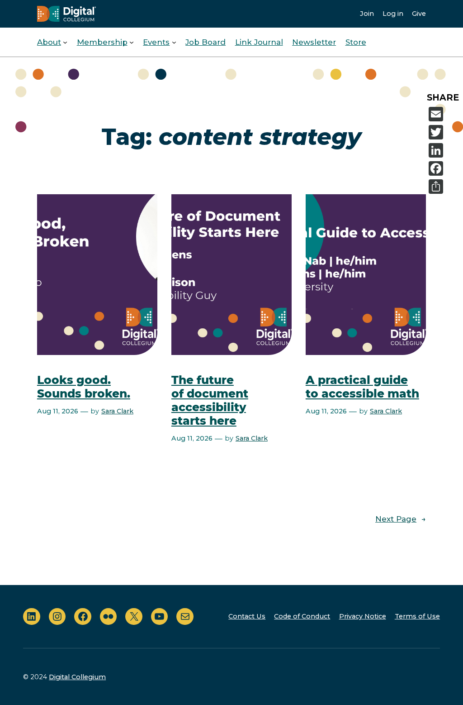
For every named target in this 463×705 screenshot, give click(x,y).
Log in (393, 14)
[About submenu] (65, 42)
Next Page (400, 518)
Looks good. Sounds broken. (83, 387)
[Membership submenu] (131, 42)
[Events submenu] (174, 42)
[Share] (444, 186)
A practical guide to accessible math (362, 387)
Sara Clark (117, 411)
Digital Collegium (77, 677)
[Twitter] (444, 132)
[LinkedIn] (444, 150)
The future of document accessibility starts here (209, 400)
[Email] (444, 114)
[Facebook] (444, 168)
